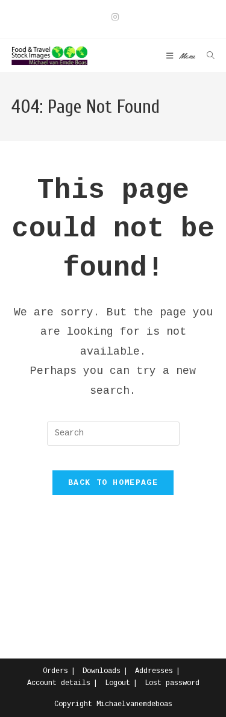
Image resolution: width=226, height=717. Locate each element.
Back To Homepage (113, 482)
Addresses (154, 671)
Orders (55, 671)
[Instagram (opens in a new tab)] (113, 17)
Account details (58, 683)
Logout (117, 683)
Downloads (102, 671)
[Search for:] (206, 56)
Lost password (172, 683)
